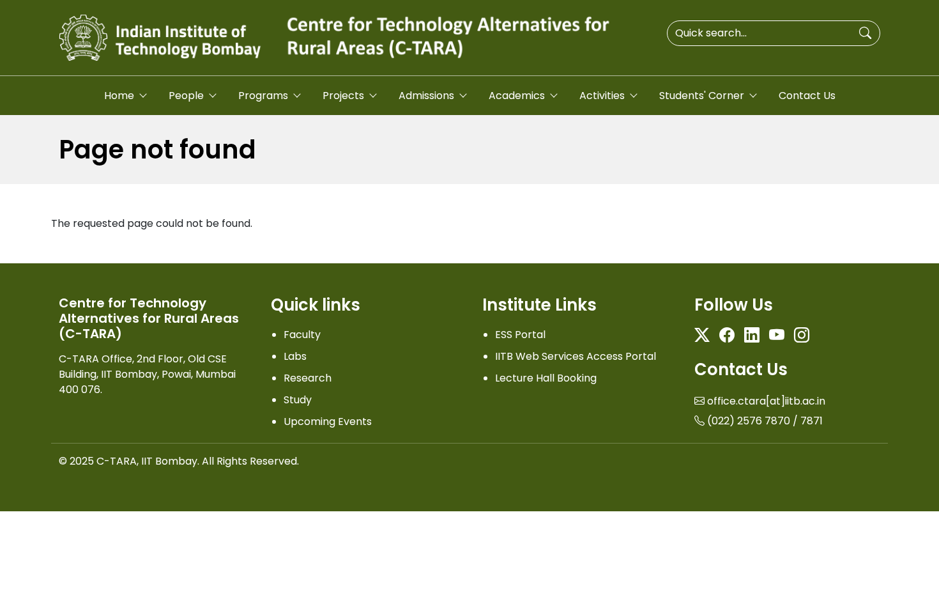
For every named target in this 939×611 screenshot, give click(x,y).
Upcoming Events (328, 421)
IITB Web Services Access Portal (575, 356)
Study (298, 399)
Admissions (426, 95)
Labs (295, 356)
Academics (517, 95)
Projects (343, 95)
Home (119, 95)
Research (308, 378)
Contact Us (807, 95)
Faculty (302, 334)
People (186, 95)
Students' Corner (701, 95)
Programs (263, 95)
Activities (602, 95)
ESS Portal (520, 334)
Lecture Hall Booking (546, 378)
